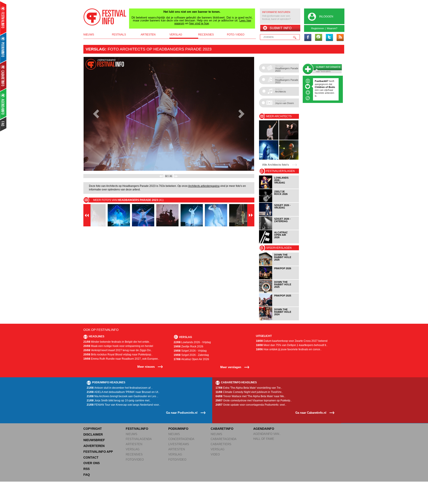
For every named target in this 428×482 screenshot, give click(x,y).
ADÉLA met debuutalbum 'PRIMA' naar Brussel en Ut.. (123, 392)
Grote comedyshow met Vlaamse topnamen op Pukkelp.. (254, 400)
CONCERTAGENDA (181, 439)
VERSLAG (133, 449)
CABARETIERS (221, 444)
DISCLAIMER (93, 434)
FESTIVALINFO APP (98, 451)
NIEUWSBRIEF (94, 440)
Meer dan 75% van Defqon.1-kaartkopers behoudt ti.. (291, 345)
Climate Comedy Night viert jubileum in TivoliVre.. (249, 392)
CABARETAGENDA (224, 439)
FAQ (86, 474)
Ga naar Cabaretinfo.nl (310, 412)
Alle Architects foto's (275, 164)
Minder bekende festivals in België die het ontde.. (116, 341)
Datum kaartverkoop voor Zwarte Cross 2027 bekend (291, 341)
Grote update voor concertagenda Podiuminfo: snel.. (251, 404)
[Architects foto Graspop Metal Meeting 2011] (288, 159)
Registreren (317, 28)
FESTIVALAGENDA (139, 439)
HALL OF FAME (263, 438)
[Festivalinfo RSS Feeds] (340, 38)
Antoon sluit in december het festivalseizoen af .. (119, 387)
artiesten (148, 34)
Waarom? (332, 28)
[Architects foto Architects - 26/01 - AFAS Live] (268, 159)
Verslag (95, 49)
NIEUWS (131, 434)
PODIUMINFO (178, 428)
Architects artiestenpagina (204, 186)
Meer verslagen (230, 367)
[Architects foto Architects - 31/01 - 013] (288, 139)
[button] (96, 114)
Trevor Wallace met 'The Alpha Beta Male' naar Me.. (250, 396)
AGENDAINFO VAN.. (267, 434)
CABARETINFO (222, 428)
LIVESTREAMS (178, 444)
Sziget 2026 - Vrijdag (190, 350)
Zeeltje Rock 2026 (188, 346)
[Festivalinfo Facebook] (308, 38)
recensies (206, 34)
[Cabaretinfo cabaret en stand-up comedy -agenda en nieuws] (3, 75)
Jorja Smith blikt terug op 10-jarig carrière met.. (119, 400)
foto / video (235, 34)
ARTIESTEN (134, 444)
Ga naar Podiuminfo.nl (182, 412)
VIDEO (215, 454)
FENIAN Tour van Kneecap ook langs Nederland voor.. (123, 404)
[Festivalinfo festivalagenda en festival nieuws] (3, 18)
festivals (119, 34)
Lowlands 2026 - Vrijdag (192, 342)
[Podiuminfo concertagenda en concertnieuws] (3, 47)
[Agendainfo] (3, 104)
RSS (86, 469)
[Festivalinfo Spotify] (318, 38)
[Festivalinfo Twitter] (329, 38)
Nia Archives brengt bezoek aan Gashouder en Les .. (122, 396)
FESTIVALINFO (137, 428)
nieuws (88, 34)
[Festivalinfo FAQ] (3, 124)
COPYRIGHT (92, 428)
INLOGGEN (326, 16)
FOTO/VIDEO (135, 459)
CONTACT (91, 457)
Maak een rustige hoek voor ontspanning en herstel (118, 346)
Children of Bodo (325, 87)
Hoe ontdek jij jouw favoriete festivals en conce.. (288, 349)
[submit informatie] (280, 28)
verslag (175, 34)
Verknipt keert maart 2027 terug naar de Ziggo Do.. (117, 350)
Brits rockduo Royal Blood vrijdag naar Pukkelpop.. (117, 354)
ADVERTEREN (94, 446)
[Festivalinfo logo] (105, 16)
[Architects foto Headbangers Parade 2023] (268, 139)
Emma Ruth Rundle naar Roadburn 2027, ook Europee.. (121, 358)
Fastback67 (321, 81)
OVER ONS (91, 463)
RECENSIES (134, 454)
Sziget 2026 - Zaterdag (191, 355)
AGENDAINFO (263, 428)
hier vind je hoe (199, 23)
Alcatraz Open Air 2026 (191, 359)
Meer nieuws (146, 366)
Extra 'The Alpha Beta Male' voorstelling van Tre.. (249, 387)
